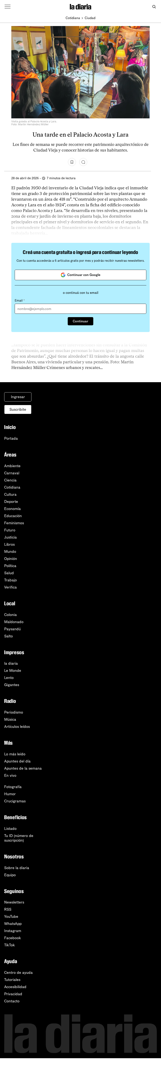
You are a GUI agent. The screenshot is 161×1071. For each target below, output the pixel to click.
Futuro (9, 530)
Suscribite (17, 409)
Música (10, 719)
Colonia (10, 614)
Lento (9, 677)
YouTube (11, 916)
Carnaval (11, 473)
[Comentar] (83, 162)
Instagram (12, 930)
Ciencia (10, 480)
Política (10, 566)
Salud (9, 573)
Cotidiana (73, 18)
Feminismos (14, 523)
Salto (8, 636)
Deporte (11, 501)
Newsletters (14, 902)
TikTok (9, 945)
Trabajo (10, 580)
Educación (13, 516)
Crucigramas (15, 801)
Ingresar (18, 397)
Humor (10, 794)
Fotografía (13, 787)
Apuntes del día (17, 761)
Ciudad (90, 18)
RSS (7, 909)
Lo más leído (14, 754)
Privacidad (13, 994)
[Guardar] (72, 162)
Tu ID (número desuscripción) (18, 838)
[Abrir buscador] (154, 7)
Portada (11, 438)
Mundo (10, 551)
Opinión (10, 558)
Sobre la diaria (16, 868)
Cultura (10, 494)
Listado (10, 828)
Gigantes (11, 685)
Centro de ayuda (18, 972)
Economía (12, 508)
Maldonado (13, 622)
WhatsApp (13, 923)
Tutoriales (12, 979)
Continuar (80, 321)
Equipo (10, 875)
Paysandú (12, 629)
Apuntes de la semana (23, 768)
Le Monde (12, 670)
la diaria (11, 663)
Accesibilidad (15, 987)
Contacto (11, 1001)
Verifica (10, 587)
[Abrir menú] (7, 6)
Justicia (10, 537)
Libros (9, 544)
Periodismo (13, 712)
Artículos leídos (17, 726)
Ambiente (12, 466)
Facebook (12, 938)
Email (20, 300)
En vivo (10, 775)
